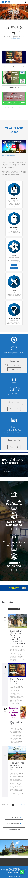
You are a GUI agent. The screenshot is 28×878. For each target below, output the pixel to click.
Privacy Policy (12, 870)
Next (24, 804)
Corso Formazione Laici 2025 (14, 87)
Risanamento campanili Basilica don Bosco (17, 766)
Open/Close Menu (2, 2)
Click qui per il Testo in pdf (8, 155)
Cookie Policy (17, 870)
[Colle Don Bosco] (14, 2)
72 (21, 804)
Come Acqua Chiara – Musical (14, 67)
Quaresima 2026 (16, 723)
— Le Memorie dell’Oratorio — (14, 38)
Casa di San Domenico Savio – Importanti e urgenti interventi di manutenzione (17, 637)
